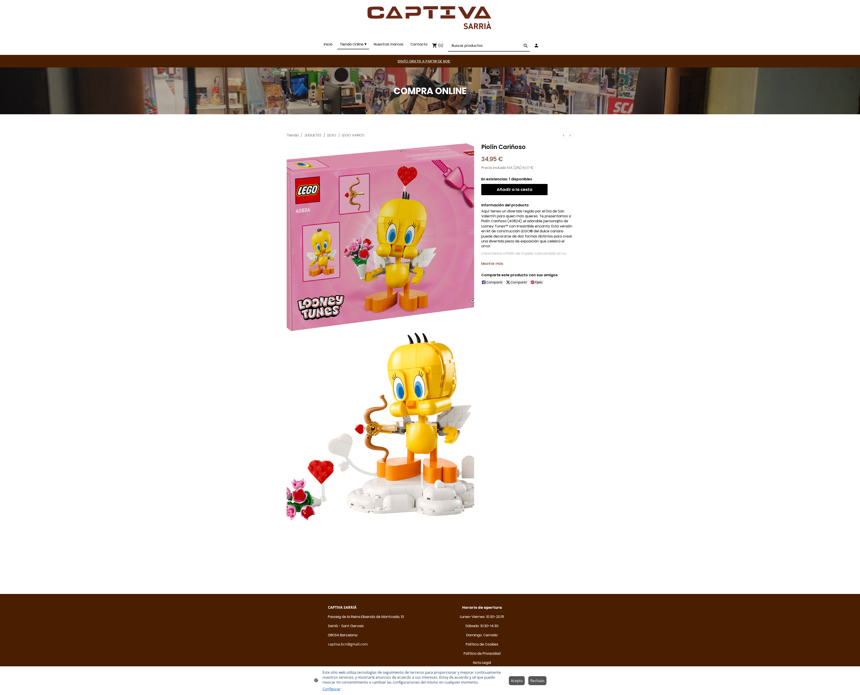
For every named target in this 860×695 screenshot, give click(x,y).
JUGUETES (312, 135)
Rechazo (537, 680)
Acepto (517, 680)
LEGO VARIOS (353, 135)
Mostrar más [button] (492, 263)
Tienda (293, 135)
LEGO (331, 135)
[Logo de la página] (430, 17)
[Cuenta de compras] (536, 45)
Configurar (331, 688)
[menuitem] (564, 135)
